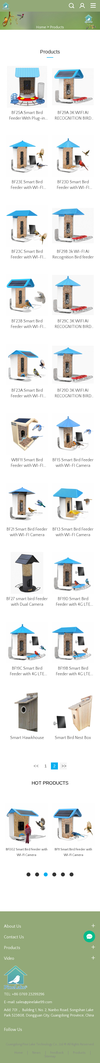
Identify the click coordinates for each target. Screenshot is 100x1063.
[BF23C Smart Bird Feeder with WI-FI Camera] (27, 226)
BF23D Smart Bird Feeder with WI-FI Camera (73, 185)
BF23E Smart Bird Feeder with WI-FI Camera (27, 185)
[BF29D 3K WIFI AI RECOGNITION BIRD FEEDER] (73, 365)
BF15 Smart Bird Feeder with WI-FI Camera (72, 463)
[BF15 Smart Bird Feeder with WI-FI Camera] (73, 434)
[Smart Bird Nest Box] (73, 712)
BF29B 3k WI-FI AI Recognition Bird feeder (73, 254)
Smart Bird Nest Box (73, 737)
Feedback (56, 1053)
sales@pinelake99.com (34, 1002)
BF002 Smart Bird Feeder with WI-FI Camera (26, 852)
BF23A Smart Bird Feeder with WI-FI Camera (27, 393)
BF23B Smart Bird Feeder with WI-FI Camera (27, 324)
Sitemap (50, 1056)
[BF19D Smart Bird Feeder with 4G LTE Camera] (73, 573)
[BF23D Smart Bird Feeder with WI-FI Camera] (73, 156)
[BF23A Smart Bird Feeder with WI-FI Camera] (27, 365)
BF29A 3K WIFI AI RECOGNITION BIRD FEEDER (73, 115)
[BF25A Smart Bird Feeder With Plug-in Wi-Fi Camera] (27, 87)
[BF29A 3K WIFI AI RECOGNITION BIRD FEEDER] (73, 87)
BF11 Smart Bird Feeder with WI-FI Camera (73, 852)
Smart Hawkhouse (27, 737)
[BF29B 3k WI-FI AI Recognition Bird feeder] (73, 226)
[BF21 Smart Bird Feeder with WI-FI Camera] (27, 504)
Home (41, 27)
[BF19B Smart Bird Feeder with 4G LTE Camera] (73, 642)
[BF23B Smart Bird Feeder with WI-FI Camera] (27, 295)
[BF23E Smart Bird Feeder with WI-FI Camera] (27, 156)
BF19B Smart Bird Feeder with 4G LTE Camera (73, 671)
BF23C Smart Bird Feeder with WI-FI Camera (27, 254)
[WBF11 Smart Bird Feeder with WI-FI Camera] (27, 434)
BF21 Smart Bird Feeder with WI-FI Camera (27, 532)
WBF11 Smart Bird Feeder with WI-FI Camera (27, 463)
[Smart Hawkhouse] (27, 712)
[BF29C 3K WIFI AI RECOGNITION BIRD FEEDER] (73, 295)
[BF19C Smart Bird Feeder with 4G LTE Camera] (27, 642)
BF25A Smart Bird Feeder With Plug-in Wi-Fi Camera (27, 115)
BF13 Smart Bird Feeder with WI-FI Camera (72, 532)
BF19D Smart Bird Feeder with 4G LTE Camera (73, 602)
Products (57, 27)
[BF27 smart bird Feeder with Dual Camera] (27, 573)
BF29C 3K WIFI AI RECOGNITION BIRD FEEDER (73, 324)
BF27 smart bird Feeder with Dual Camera (27, 602)
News (36, 1053)
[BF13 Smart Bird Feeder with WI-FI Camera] (73, 504)
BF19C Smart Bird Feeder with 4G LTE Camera (27, 671)
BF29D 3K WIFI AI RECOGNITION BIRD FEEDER (73, 393)
